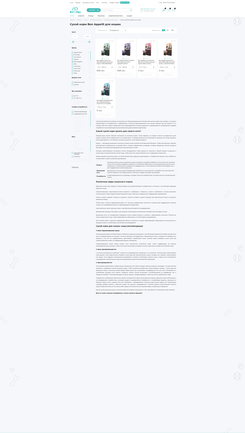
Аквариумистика (115, 16)
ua (161, 2)
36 (168, 30)
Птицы (91, 16)
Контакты (104, 2)
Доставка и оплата (88, 2)
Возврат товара (114, 2)
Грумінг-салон (124, 2)
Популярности (114, 30)
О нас (71, 2)
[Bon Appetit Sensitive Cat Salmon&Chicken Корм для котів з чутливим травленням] (167, 48)
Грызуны (101, 16)
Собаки (81, 16)
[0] (168, 10)
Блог (97, 2)
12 (163, 30)
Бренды (78, 2)
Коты (72, 16)
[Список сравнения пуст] (164, 10)
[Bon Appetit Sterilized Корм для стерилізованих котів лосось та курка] (105, 88)
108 (172, 30)
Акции (129, 16)
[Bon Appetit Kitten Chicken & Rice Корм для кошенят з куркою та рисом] (126, 48)
